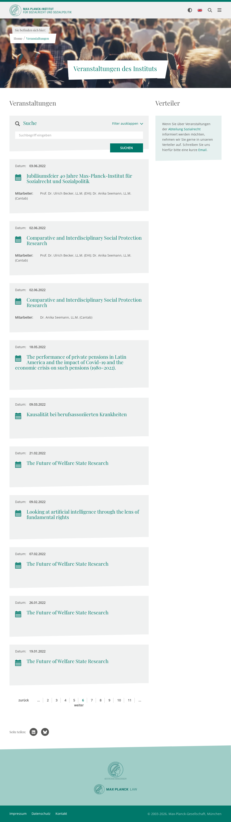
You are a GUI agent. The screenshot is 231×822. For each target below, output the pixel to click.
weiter (79, 705)
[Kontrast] (190, 10)
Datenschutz (41, 813)
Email (202, 150)
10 (119, 700)
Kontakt (61, 813)
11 (130, 700)
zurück (23, 700)
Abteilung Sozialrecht (184, 129)
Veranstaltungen (37, 38)
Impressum (18, 813)
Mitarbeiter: (24, 193)
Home (18, 38)
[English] (200, 10)
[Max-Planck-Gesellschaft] (115, 771)
